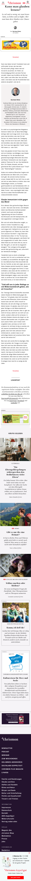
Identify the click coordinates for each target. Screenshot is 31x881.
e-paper (5, 773)
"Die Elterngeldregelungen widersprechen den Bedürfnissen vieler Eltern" (15, 472)
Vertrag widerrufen (9, 822)
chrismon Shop (8, 833)
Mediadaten (6, 836)
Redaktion (6, 850)
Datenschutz (7, 810)
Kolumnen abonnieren (12, 762)
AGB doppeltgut (8, 816)
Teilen (15, 57)
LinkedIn (14, 403)
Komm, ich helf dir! (15, 627)
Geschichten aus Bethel (15, 624)
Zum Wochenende (10, 759)
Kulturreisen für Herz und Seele (15, 679)
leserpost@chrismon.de (9, 398)
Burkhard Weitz (17, 31)
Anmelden (27, 2)
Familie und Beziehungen (12, 779)
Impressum (6, 808)
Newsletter (7, 748)
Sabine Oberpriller (13, 497)
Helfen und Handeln (10, 785)
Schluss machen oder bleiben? (17, 579)
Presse (4, 839)
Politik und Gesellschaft (11, 796)
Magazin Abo (7, 830)
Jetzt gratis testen (15, 877)
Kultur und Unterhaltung (11, 793)
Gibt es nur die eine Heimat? (16, 533)
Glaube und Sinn (8, 782)
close (29, 853)
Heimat (17, 528)
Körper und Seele (8, 790)
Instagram (13, 401)
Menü (3, 4)
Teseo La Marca (13, 548)
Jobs (3, 842)
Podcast (5, 752)
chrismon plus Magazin (12, 769)
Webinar (5, 755)
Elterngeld (15, 463)
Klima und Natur (8, 788)
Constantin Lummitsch (13, 596)
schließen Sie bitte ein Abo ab (11, 394)
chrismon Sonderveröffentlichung (15, 674)
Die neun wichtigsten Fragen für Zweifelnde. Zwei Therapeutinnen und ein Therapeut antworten (15, 591)
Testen (22, 3)
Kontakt (5, 813)
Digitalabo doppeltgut (12, 766)
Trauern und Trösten (10, 799)
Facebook (20, 401)
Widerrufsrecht (8, 819)
